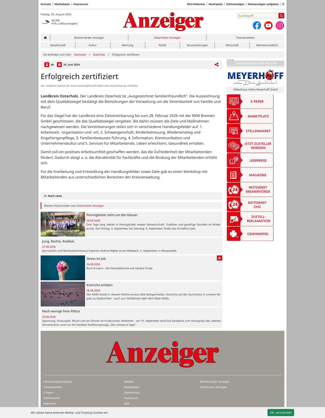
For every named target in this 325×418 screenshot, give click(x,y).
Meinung (127, 45)
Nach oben (54, 196)
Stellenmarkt (51, 398)
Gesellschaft (58, 45)
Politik (162, 45)
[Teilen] (216, 64)
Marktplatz (216, 4)
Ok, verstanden (281, 412)
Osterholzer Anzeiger (167, 37)
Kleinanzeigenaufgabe (57, 381)
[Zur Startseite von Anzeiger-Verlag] (163, 21)
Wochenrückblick (267, 45)
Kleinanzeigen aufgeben (263, 4)
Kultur (93, 45)
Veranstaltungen (197, 45)
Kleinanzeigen (235, 4)
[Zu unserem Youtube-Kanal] (268, 25)
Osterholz (99, 54)
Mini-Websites (196, 4)
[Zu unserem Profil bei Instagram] (280, 25)
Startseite (80, 54)
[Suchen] (281, 15)
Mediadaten (62, 4)
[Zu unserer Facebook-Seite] (257, 25)
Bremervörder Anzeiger (89, 37)
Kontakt (46, 4)
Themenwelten (245, 37)
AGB (126, 403)
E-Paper (48, 392)
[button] (283, 4)
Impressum (80, 4)
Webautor (49, 403)
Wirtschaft (232, 45)
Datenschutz (132, 392)
